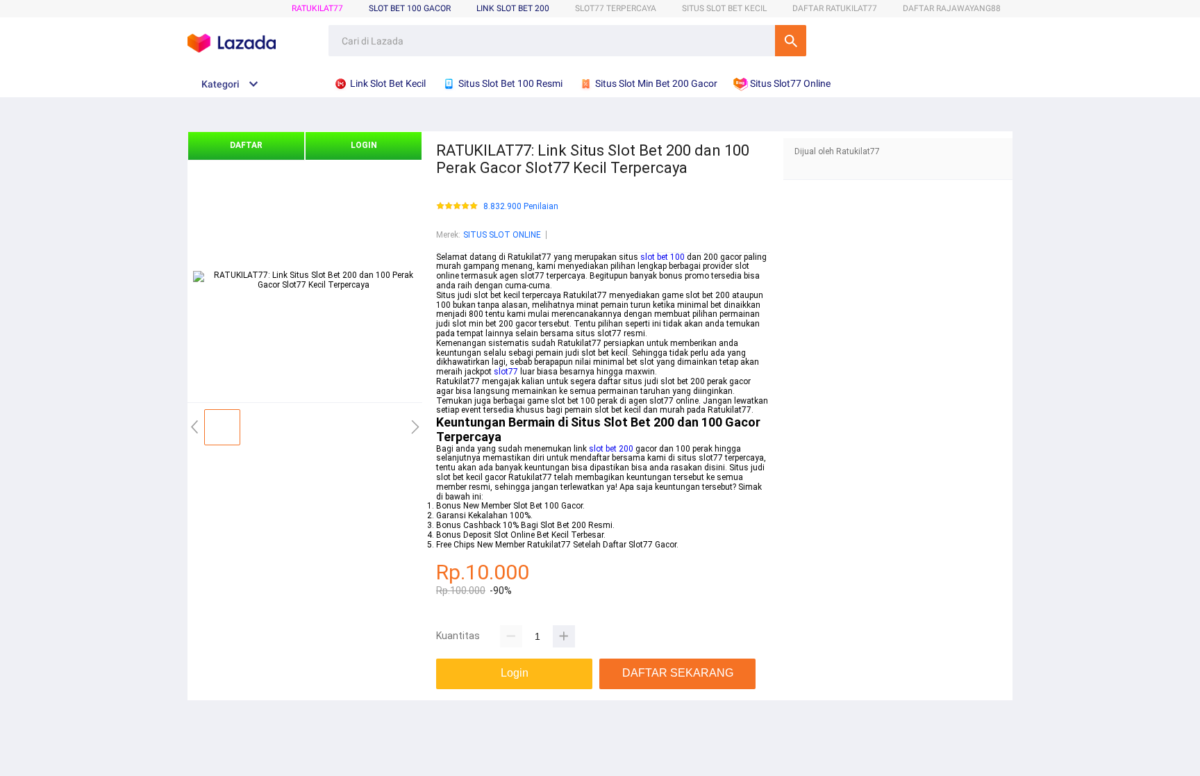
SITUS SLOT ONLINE (502, 235)
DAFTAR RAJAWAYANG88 (952, 8)
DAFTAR (246, 145)
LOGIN (364, 145)
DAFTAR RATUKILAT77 (834, 8)
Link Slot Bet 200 (512, 8)
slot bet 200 (611, 449)
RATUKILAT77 (317, 8)
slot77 (506, 372)
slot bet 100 (662, 257)
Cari (790, 40)
